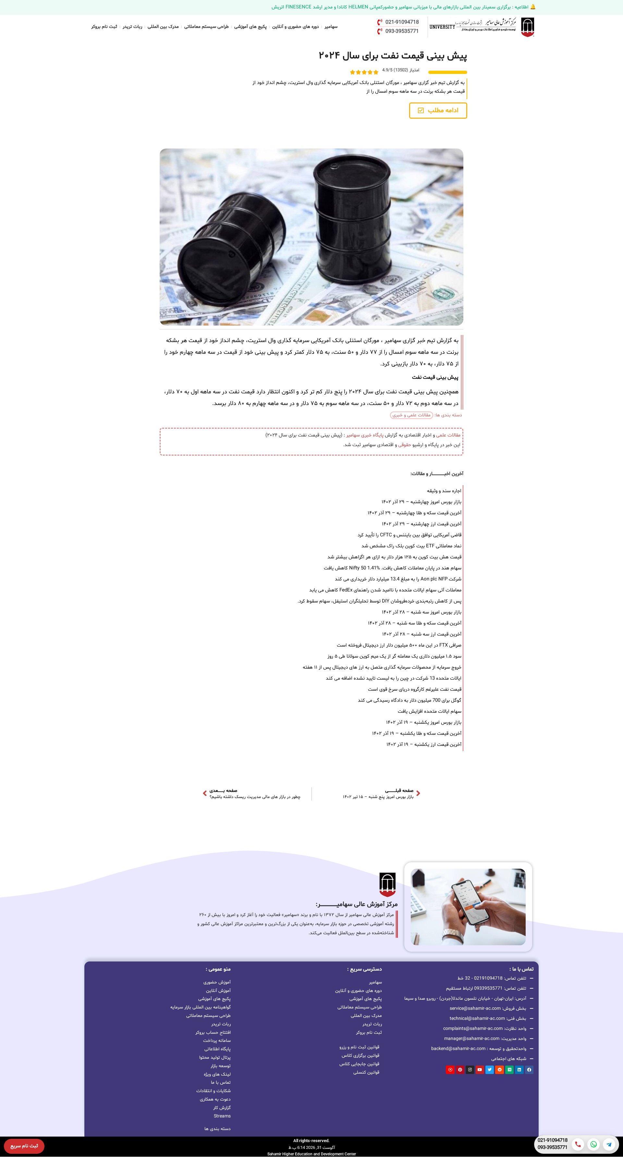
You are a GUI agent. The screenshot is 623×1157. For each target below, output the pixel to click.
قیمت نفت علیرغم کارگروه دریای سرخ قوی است (414, 689)
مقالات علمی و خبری (412, 415)
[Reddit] (499, 1070)
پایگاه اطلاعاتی (217, 1049)
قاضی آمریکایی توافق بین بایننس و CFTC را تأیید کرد (409, 535)
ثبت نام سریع (24, 1146)
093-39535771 (553, 1148)
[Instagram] (470, 1070)
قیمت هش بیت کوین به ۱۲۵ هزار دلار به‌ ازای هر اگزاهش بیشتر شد (394, 557)
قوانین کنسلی (366, 1072)
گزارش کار (222, 1108)
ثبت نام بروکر (104, 27)
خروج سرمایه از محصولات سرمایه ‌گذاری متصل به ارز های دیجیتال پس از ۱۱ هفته (382, 667)
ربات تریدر (132, 27)
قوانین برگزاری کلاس (360, 1056)
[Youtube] (480, 1070)
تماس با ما (221, 1082)
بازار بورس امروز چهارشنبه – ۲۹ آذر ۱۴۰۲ (421, 502)
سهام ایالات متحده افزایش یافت (429, 711)
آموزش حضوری (217, 982)
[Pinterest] (460, 1070)
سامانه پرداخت (217, 1041)
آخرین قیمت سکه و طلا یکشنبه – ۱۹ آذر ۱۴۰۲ (416, 733)
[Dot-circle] (450, 1070)
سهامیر (330, 27)
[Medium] (509, 1070)
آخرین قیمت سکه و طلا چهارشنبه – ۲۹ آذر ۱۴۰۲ (414, 513)
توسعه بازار (221, 1066)
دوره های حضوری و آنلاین (295, 27)
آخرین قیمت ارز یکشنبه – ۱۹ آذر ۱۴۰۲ (423, 744)
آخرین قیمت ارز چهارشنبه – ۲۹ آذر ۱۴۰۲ (421, 524)
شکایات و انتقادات (213, 1091)
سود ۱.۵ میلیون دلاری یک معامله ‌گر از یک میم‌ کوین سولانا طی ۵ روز (394, 656)
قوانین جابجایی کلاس (359, 1064)
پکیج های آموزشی (250, 27)
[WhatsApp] (593, 1144)
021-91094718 (553, 1141)
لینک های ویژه (217, 1074)
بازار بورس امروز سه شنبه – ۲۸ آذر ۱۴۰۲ (421, 612)
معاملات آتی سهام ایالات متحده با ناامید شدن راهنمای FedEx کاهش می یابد (385, 590)
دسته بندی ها (217, 1129)
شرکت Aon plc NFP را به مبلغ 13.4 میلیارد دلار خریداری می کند (398, 579)
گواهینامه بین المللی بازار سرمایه (200, 1007)
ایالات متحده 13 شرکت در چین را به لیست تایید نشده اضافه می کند (393, 678)
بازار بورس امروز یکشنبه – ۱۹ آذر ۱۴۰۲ (423, 722)
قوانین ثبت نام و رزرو (359, 1047)
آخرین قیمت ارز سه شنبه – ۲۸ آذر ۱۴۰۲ (421, 634)
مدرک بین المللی (163, 27)
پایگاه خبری (372, 435)
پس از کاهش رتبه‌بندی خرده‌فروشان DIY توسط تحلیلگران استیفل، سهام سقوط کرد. (379, 601)
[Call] (577, 1144)
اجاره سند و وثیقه (444, 491)
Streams (222, 1116)
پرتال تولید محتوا (215, 1058)
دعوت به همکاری (215, 1099)
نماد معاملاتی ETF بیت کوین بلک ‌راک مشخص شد (411, 546)
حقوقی (404, 445)
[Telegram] (609, 1144)
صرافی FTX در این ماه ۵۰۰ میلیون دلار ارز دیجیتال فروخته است (399, 645)
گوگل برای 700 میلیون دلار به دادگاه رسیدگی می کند (409, 700)
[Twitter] (489, 1070)
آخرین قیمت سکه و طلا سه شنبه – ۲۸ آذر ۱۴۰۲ (414, 623)
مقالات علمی (448, 435)
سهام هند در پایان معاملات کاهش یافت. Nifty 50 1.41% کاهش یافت (392, 568)
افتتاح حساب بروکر (213, 1033)
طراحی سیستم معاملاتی (206, 27)
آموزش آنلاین (218, 991)
